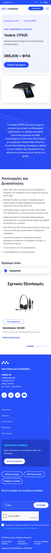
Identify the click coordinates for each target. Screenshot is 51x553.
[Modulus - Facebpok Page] (4, 395)
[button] (30, 346)
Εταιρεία (5, 416)
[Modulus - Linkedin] (11, 395)
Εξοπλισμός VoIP (11, 21)
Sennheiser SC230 (9, 291)
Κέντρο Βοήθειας (14, 461)
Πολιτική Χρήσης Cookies (41, 542)
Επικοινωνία (36, 8)
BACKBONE (16, 548)
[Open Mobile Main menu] (47, 8)
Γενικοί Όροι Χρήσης (6, 542)
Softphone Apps (12, 474)
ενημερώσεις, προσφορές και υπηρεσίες (21, 528)
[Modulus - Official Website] (10, 8)
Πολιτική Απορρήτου (22, 542)
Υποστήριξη (7, 433)
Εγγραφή (41, 505)
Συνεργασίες (7, 421)
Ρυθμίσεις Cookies (12, 481)
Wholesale (6, 427)
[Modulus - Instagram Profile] (17, 395)
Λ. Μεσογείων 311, (8, 378)
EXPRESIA (28, 548)
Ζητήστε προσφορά (16, 65)
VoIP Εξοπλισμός (34, 474)
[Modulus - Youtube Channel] (24, 395)
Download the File (25, 271)
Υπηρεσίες (6, 410)
